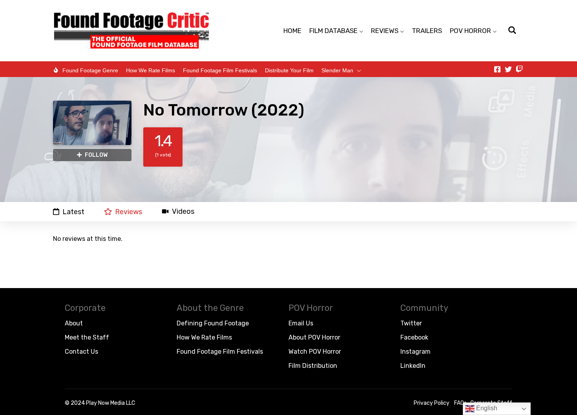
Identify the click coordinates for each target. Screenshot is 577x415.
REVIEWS (384, 31)
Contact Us (81, 351)
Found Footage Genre (90, 70)
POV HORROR (470, 31)
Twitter (411, 323)
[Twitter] (508, 69)
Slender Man (337, 70)
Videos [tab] (183, 211)
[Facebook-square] (497, 69)
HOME (292, 31)
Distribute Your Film (289, 70)
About (74, 323)
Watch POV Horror (314, 351)
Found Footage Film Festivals (220, 70)
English (486, 408)
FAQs (460, 403)
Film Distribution (312, 365)
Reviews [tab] (128, 211)
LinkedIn (412, 365)
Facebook (414, 337)
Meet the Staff (87, 337)
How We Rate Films (150, 70)
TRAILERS (427, 31)
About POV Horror (314, 337)
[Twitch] (519, 69)
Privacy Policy (431, 403)
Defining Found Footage (213, 323)
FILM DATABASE (333, 31)
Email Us (300, 323)
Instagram (415, 351)
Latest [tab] (73, 211)
